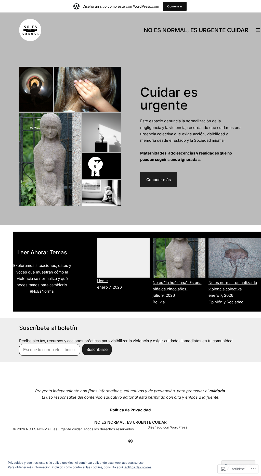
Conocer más (158, 179)
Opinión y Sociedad (225, 302)
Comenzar (174, 6)
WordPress (178, 427)
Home (102, 280)
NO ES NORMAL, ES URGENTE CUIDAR (196, 30)
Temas (58, 252)
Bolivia (159, 302)
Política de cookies (137, 467)
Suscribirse (97, 349)
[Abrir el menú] (258, 30)
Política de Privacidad (130, 410)
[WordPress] (130, 441)
